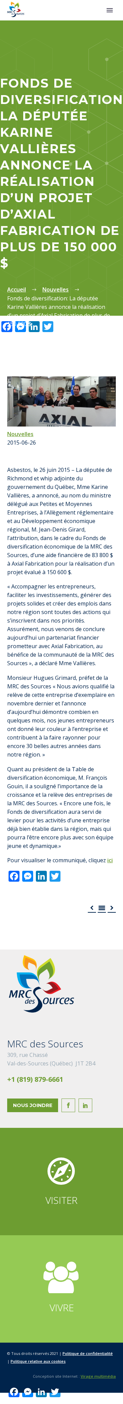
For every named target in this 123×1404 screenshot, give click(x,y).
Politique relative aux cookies (38, 1361)
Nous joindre (32, 1105)
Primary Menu (110, 10)
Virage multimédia (98, 1376)
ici (110, 860)
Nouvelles (20, 434)
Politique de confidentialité (88, 1353)
